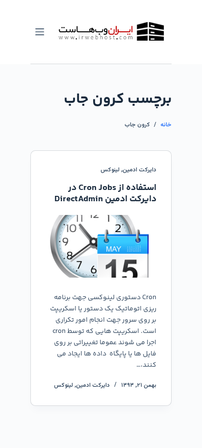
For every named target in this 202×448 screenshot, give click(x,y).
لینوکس (110, 169)
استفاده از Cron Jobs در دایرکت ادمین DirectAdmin (105, 193)
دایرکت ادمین (139, 169)
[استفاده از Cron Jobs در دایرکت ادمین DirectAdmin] (101, 246)
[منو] (39, 31)
